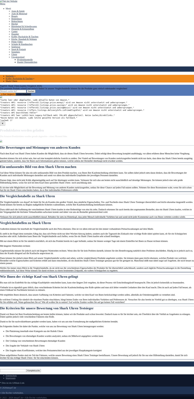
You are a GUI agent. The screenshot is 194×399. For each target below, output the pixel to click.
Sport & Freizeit (18, 49)
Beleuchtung (17, 21)
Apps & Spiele (18, 11)
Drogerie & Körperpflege (22, 29)
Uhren (14, 54)
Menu (2, 4)
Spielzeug (15, 47)
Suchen (31, 91)
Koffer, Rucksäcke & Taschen (24, 36)
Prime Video (17, 42)
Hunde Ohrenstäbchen (27, 62)
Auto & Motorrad (19, 13)
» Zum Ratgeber (23, 94)
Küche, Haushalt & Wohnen (24, 39)
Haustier (15, 34)
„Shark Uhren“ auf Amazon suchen (20, 155)
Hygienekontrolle (25, 59)
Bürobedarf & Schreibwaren (24, 26)
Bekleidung (16, 19)
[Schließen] (2, 124)
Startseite (10, 76)
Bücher (14, 24)
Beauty (14, 16)
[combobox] (13, 91)
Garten (14, 31)
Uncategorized (17, 57)
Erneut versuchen (11, 176)
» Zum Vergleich (7, 94)
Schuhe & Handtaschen (22, 44)
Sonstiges (15, 52)
